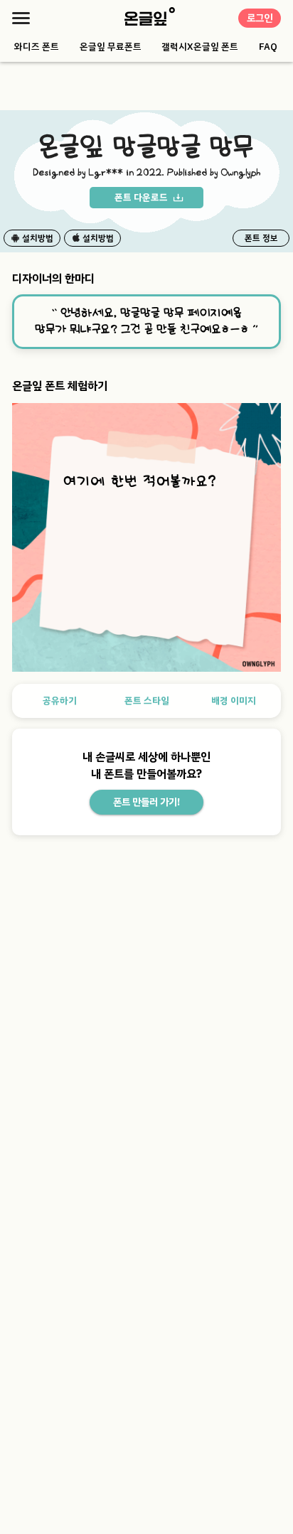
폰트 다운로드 (141, 197)
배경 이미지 (233, 700)
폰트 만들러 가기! (146, 802)
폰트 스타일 (146, 700)
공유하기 (60, 700)
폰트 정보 (261, 238)
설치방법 (37, 238)
